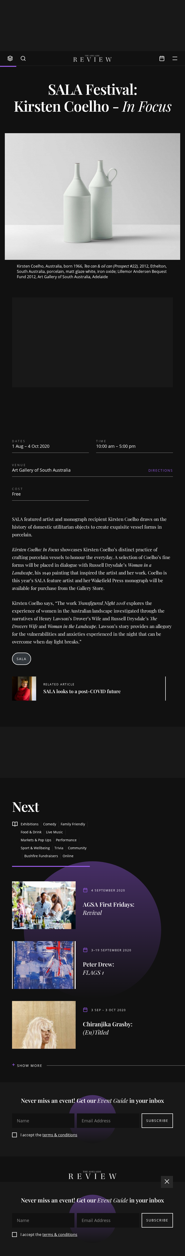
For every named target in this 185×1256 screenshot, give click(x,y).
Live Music (54, 832)
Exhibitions (30, 824)
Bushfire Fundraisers (41, 856)
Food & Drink (31, 832)
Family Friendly (73, 824)
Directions (160, 470)
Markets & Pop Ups (36, 840)
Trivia (58, 848)
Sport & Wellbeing (35, 848)
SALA (21, 658)
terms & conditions (59, 1135)
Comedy (49, 824)
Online (68, 856)
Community (77, 848)
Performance (66, 840)
